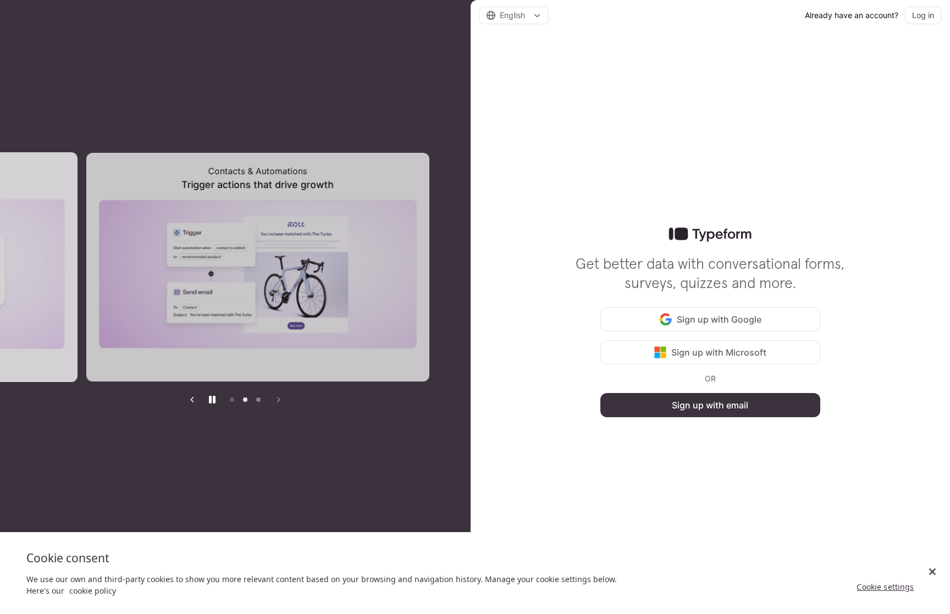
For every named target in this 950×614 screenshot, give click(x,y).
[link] (710, 235)
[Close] (932, 572)
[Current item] (258, 399)
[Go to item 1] (232, 399)
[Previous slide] (192, 399)
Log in (923, 15)
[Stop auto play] (212, 399)
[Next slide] (278, 399)
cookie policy (92, 590)
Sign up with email (710, 405)
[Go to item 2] (245, 399)
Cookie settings (885, 587)
